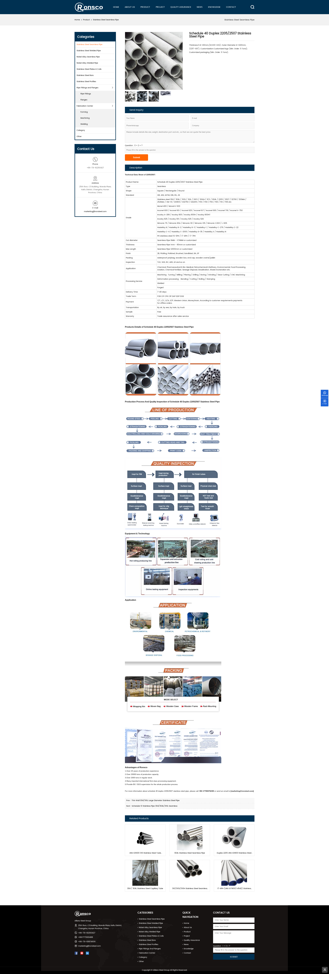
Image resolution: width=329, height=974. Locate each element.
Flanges (83, 99)
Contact (231, 7)
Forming (84, 112)
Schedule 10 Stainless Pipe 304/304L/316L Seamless (154, 806)
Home (116, 7)
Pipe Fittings (85, 93)
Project (160, 7)
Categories (145, 913)
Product (145, 7)
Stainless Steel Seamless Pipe (106, 19)
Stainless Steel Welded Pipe (89, 50)
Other (79, 136)
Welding (84, 124)
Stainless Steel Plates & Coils (89, 69)
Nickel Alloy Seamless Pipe (88, 56)
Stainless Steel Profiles (86, 81)
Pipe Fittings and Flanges (87, 87)
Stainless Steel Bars (85, 75)
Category (81, 130)
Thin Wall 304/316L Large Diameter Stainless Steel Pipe (156, 800)
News (199, 7)
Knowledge (214, 7)
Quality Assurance (180, 7)
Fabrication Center (85, 105)
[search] (250, 5)
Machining (85, 118)
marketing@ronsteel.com (95, 211)
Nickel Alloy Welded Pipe (87, 63)
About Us (130, 7)
